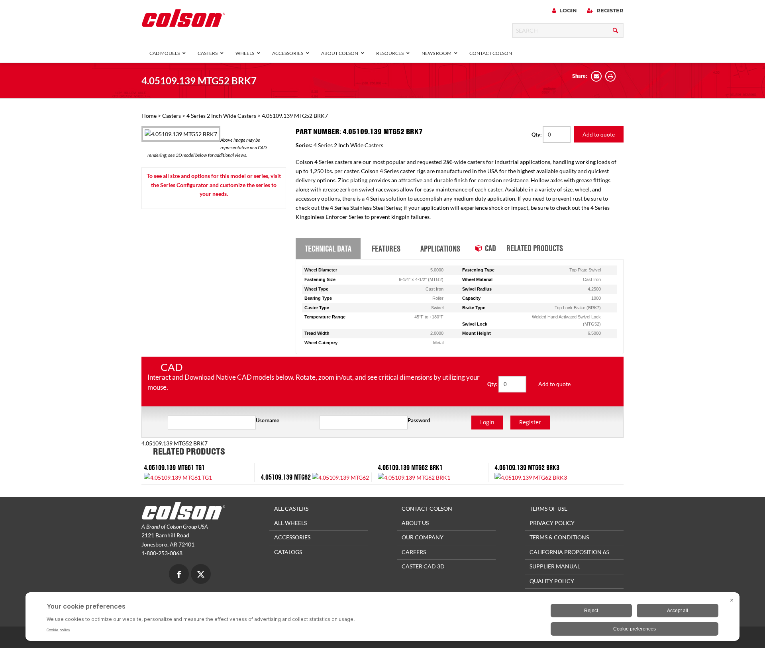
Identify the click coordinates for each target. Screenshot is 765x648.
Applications (440, 248)
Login (567, 10)
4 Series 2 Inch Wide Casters (221, 115)
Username (267, 420)
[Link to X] (201, 575)
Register (609, 10)
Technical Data (328, 248)
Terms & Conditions (559, 537)
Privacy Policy (552, 522)
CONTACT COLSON (427, 508)
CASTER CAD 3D (423, 566)
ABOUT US (415, 522)
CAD (490, 248)
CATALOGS (288, 551)
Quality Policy (552, 581)
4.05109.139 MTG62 (286, 477)
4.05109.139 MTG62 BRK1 (410, 467)
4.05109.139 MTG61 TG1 (174, 467)
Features (386, 248)
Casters (171, 115)
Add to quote (599, 134)
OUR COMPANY (422, 537)
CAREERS (414, 551)
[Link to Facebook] (179, 575)
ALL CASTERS (291, 508)
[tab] (328, 249)
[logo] (183, 20)
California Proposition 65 (569, 551)
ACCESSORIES (292, 537)
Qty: (537, 134)
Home (149, 115)
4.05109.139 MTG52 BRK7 (199, 80)
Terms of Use (548, 508)
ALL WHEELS (290, 522)
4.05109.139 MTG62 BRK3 (526, 467)
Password (419, 420)
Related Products (534, 248)
